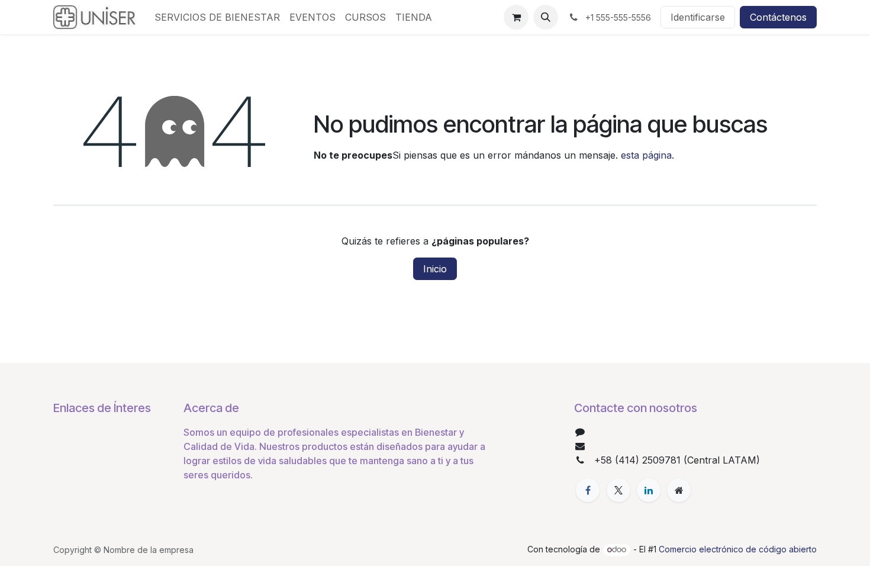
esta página (646, 155)
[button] (545, 17)
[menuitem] (217, 17)
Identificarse (698, 17)
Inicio (435, 269)
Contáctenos (778, 17)
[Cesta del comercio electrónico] (516, 17)
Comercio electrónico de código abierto (738, 549)
